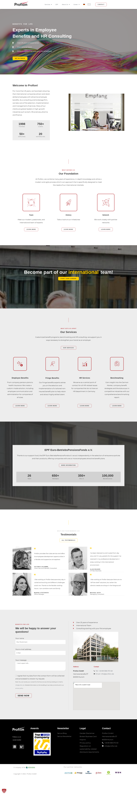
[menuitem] (84, 4)
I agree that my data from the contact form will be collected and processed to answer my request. (39, 682)
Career (75, 4)
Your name (19, 638)
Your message (20, 660)
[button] (4, 791)
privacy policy (19, 688)
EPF (57, 4)
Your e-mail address (23, 649)
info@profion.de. (20, 685)
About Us (65, 4)
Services (47, 4)
